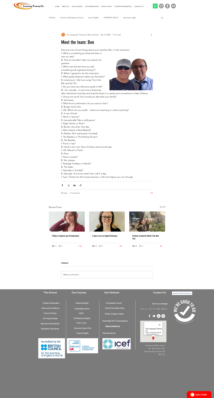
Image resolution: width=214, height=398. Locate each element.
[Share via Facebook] (62, 185)
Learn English (93, 17)
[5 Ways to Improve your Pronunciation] (67, 222)
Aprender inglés (129, 17)
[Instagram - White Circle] (163, 316)
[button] (162, 18)
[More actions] (151, 34)
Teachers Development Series (71, 17)
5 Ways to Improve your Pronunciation (65, 236)
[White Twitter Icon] (154, 316)
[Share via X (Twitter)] (68, 185)
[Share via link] (80, 185)
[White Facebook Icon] (149, 316)
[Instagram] (161, 6)
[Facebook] (167, 6)
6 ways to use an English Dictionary (104, 236)
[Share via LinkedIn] (74, 185)
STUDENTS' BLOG (111, 17)
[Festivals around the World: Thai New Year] (147, 222)
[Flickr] (173, 6)
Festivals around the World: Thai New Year (145, 237)
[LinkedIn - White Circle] (158, 316)
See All (162, 207)
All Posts (52, 17)
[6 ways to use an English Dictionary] (107, 222)
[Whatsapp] (155, 6)
